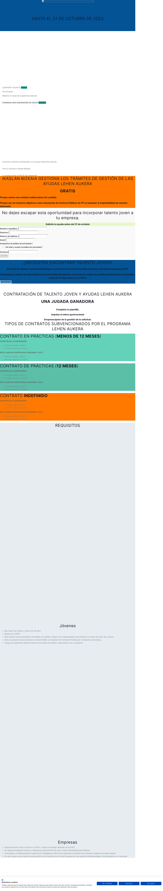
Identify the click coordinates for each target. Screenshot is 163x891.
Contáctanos (5, 282)
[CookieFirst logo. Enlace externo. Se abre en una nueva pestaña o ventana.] (2, 880)
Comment (4, 252)
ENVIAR (4, 256)
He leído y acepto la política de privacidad (24, 247)
